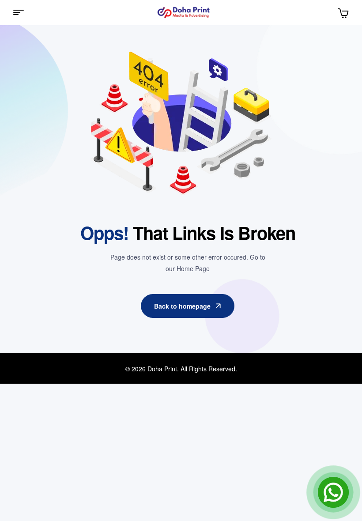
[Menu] (21, 12)
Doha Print (162, 368)
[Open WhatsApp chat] (333, 492)
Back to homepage (182, 306)
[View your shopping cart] (343, 12)
